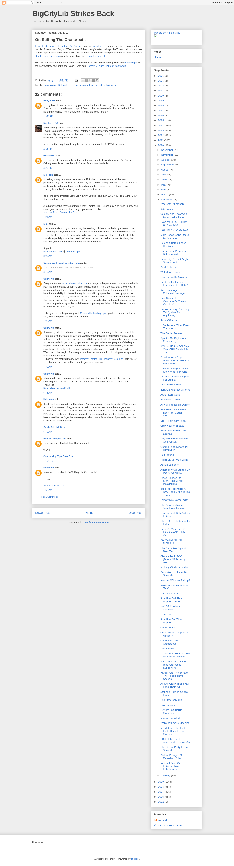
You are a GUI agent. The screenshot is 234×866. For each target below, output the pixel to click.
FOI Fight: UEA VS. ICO (174, 229)
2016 (161, 115)
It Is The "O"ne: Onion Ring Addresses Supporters (173, 664)
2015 (161, 120)
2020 (161, 95)
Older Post (135, 512)
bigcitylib (52, 80)
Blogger (135, 858)
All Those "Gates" (170, 399)
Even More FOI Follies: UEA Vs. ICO (173, 223)
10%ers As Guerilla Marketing (171, 711)
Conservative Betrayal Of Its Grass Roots (66, 85)
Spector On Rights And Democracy (173, 340)
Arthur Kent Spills (170, 394)
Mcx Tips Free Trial (53, 485)
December (167, 149)
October (166, 159)
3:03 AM (47, 256)
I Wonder (165, 614)
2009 (161, 781)
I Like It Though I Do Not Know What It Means (174, 370)
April (164, 189)
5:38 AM (47, 392)
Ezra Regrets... (169, 704)
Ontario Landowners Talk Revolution (174, 448)
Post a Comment (49, 496)
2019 (161, 100)
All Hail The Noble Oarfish (175, 404)
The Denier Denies (171, 333)
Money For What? (170, 717)
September (168, 164)
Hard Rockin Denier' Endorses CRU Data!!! (174, 284)
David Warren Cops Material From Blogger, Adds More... (175, 360)
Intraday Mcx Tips (113, 359)
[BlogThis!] (86, 80)
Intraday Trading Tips (91, 359)
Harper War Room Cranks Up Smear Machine (175, 655)
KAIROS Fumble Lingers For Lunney (174, 378)
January (166, 775)
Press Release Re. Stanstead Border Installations (171, 480)
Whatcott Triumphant (172, 203)
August (165, 169)
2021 (161, 90)
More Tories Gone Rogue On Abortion (175, 236)
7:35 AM (47, 366)
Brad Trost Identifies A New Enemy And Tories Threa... (175, 491)
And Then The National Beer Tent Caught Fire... (173, 412)
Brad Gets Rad (169, 267)
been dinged (130, 62)
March (165, 194)
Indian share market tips (74, 283)
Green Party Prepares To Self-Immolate (174, 253)
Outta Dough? (168, 627)
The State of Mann (171, 699)
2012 (161, 135)
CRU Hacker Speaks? (173, 425)
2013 (161, 130)
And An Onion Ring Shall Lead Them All (174, 685)
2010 (161, 145)
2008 (161, 786)
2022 (161, 85)
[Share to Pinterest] (97, 80)
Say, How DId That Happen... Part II (171, 600)
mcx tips (48, 174)
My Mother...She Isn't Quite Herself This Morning (172, 731)
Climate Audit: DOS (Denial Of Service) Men (172, 559)
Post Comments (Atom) (96, 522)
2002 (161, 801)
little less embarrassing (47, 56)
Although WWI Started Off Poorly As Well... (175, 471)
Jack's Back (167, 648)
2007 (161, 791)
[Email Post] (76, 80)
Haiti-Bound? (167, 454)
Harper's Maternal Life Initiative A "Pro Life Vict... (173, 532)
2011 (161, 140)
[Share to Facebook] (93, 80)
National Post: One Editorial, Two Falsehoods (171, 766)
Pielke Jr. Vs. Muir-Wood (174, 459)
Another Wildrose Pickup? (175, 580)
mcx (45, 224)
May (164, 184)
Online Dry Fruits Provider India (61, 263)
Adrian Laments (169, 464)
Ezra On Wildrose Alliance (175, 389)
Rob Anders (109, 85)
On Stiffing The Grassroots (169, 642)
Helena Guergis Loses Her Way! (173, 244)
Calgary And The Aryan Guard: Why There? (173, 215)
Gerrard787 (49, 155)
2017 (161, 110)
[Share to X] (90, 80)
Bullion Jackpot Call (54, 438)
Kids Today (166, 208)
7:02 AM (47, 321)
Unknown (48, 278)
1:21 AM (47, 217)
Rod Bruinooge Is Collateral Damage (172, 292)
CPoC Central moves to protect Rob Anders (58, 46)
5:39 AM (47, 431)
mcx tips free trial (52, 251)
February (166, 199)
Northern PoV (51, 123)
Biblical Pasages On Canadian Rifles (171, 757)
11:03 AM (48, 116)
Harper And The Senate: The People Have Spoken (174, 675)
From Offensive (169, 320)
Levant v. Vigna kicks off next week (107, 66)
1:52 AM (47, 490)
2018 (161, 105)
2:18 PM (47, 148)
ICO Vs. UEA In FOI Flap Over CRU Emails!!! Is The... (174, 349)
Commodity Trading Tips (93, 313)
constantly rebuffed (98, 56)
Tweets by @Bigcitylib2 (167, 32)
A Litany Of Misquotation (174, 567)
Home (89, 512)
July (163, 174)
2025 (161, 75)
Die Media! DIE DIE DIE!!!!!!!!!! (171, 542)
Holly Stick (49, 100)
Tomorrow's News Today (174, 499)
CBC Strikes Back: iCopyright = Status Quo (175, 741)
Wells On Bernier (170, 272)
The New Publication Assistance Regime (172, 507)
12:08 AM (48, 461)
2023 (161, 80)
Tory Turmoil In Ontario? (174, 276)
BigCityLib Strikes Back (73, 13)
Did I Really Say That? (173, 420)
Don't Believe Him (170, 384)
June (164, 179)
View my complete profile (168, 824)
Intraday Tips (50, 212)
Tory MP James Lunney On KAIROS (174, 440)
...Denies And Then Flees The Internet (175, 327)
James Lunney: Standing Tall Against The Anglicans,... (174, 312)
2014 (161, 125)
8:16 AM (47, 272)
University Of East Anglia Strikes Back (174, 261)
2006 (161, 796)
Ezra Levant (95, 85)
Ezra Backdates (169, 593)
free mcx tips (73, 251)
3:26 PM (47, 168)
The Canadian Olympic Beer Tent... (173, 550)
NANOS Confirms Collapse (170, 608)
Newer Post (42, 512)
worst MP (97, 46)
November (167, 154)
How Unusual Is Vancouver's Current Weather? (173, 301)
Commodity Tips (68, 212)
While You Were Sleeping (175, 722)
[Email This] (83, 80)
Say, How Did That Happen (171, 621)
